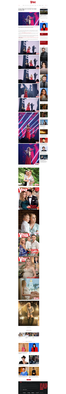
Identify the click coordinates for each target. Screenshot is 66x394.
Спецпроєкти (44, 7)
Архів (20, 7)
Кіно (40, 386)
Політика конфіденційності (27, 390)
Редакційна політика (31, 390)
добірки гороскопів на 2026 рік (43, 31)
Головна (19, 7)
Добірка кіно (44, 102)
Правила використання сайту (22, 390)
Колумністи (41, 389)
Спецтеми (43, 386)
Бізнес (46, 386)
